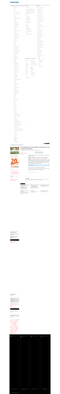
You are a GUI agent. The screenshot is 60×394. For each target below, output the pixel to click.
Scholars (40, 64)
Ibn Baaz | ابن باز (33, 60)
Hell (14, 15)
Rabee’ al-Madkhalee (39, 52)
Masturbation (15, 59)
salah (10, 329)
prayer (15, 325)
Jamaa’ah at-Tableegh (28, 22)
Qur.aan (15, 32)
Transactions (15, 82)
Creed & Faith (15, 7)
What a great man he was (15, 173)
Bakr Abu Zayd (38, 38)
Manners (27, 67)
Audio (39, 58)
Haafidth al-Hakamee (39, 13)
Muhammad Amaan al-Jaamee (40, 41)
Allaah (14, 9)
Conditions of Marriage (16, 46)
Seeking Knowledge (16, 33)
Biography (38, 23)
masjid (10, 324)
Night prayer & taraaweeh (17, 123)
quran (13, 327)
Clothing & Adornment (16, 37)
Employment (15, 88)
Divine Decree (15, 21)
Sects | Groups (28, 7)
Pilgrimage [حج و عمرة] (16, 138)
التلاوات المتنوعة (12, 315)
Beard (26, 15)
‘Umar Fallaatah (39, 56)
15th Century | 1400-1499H (40, 18)
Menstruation (15, 106)
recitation (11, 328)
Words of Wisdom (27, 58)
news (14, 324)
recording (13, 328)
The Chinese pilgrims (14, 171)
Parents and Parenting (28, 28)
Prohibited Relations (16, 63)
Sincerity (27, 74)
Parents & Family (16, 41)
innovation (11, 323)
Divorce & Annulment (16, 49)
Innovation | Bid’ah (28, 19)
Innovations (27, 64)
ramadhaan (16, 327)
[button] (10, 297)
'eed (10, 319)
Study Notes (32, 75)
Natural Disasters (16, 76)
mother (12, 324)
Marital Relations (15, 56)
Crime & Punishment (16, 68)
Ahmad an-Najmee (39, 37)
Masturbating (27, 25)
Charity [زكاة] (15, 111)
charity (14, 319)
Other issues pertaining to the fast (18, 124)
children (15, 319)
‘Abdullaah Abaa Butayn (39, 9)
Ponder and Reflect (28, 29)
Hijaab (14, 103)
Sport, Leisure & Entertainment (17, 79)
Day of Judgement (16, 12)
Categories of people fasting (17, 114)
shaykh (11, 330)
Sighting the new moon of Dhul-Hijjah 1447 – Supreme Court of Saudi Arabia (14, 237)
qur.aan (11, 327)
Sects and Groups (16, 27)
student (16, 330)
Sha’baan (27, 32)
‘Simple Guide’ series (33, 72)
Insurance (15, 95)
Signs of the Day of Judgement (17, 18)
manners (17, 323)
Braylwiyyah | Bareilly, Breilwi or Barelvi (30, 9)
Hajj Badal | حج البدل (28, 18)
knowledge (14, 323)
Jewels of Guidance (33, 58)
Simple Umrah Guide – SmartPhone (13, 294)
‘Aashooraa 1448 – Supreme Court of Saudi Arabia (14, 232)
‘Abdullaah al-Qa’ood (39, 31)
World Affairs (15, 80)
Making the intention (16, 120)
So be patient (32, 190)
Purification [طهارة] (16, 141)
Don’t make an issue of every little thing (17, 144)
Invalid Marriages (16, 53)
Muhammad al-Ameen (39, 16)
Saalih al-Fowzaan (39, 53)
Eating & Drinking (16, 38)
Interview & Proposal (16, 52)
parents (16, 324)
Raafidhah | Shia (28, 13)
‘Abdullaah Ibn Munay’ (39, 34)
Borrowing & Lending (16, 84)
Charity (14, 85)
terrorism (15, 331)
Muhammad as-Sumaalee (40, 44)
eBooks (11, 298)
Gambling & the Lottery (16, 91)
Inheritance (15, 94)
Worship (15, 109)
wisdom (11, 332)
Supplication (27, 77)
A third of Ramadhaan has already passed (24, 186)
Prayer (41, 186)
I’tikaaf (15, 117)
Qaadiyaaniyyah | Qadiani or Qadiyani (30, 12)
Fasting (26, 63)
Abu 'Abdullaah (27, 178)
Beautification (15, 100)
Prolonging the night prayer (44, 185)
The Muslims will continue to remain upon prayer (34, 186)
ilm (16, 322)
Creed (26, 60)
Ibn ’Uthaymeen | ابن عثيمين (34, 63)
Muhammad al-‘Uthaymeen (41, 47)
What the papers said (39, 50)
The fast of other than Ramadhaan (18, 130)
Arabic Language (41, 60)
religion (14, 328)
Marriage (15, 44)
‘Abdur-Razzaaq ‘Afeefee (40, 12)
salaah (17, 328)
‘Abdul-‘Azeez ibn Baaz (40, 21)
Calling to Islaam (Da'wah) (23, 192)
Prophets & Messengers (16, 24)
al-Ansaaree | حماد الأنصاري (34, 64)
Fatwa (26, 192)
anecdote (12, 319)
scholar (13, 329)
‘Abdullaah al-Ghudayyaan (40, 26)
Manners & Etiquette (16, 35)
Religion (27, 73)
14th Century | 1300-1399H (40, 7)
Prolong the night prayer (44, 190)
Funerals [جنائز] (15, 135)
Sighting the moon (16, 127)
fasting (16, 320)
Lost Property (15, 73)
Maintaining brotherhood (15, 172)
